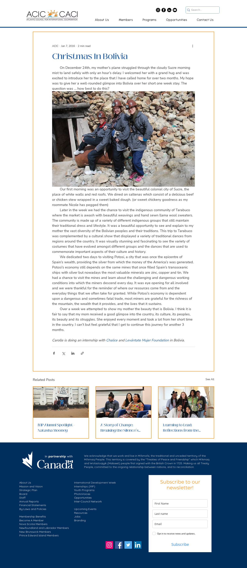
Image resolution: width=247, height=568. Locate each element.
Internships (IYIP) (84, 486)
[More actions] (192, 46)
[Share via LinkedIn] (73, 353)
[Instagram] (158, 10)
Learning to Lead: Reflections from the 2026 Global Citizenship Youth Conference (183, 427)
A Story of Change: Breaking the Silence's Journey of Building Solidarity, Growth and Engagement (120, 427)
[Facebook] (164, 10)
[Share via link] (82, 353)
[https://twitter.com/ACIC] (128, 545)
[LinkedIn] (169, 10)
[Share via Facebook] (54, 353)
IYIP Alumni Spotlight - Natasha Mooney (56, 427)
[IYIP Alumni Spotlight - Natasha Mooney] (61, 402)
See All (210, 379)
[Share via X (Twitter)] (63, 353)
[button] (149, 20)
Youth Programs (84, 490)
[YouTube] (175, 10)
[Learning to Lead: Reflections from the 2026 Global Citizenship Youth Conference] (186, 402)
